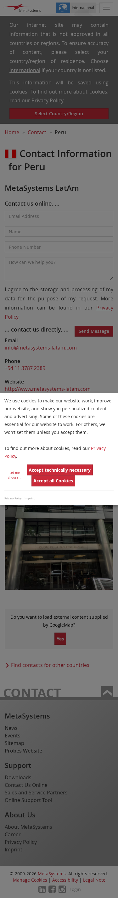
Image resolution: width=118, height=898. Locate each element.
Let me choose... (14, 475)
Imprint (30, 498)
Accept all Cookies (53, 481)
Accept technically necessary (60, 470)
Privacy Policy (13, 498)
